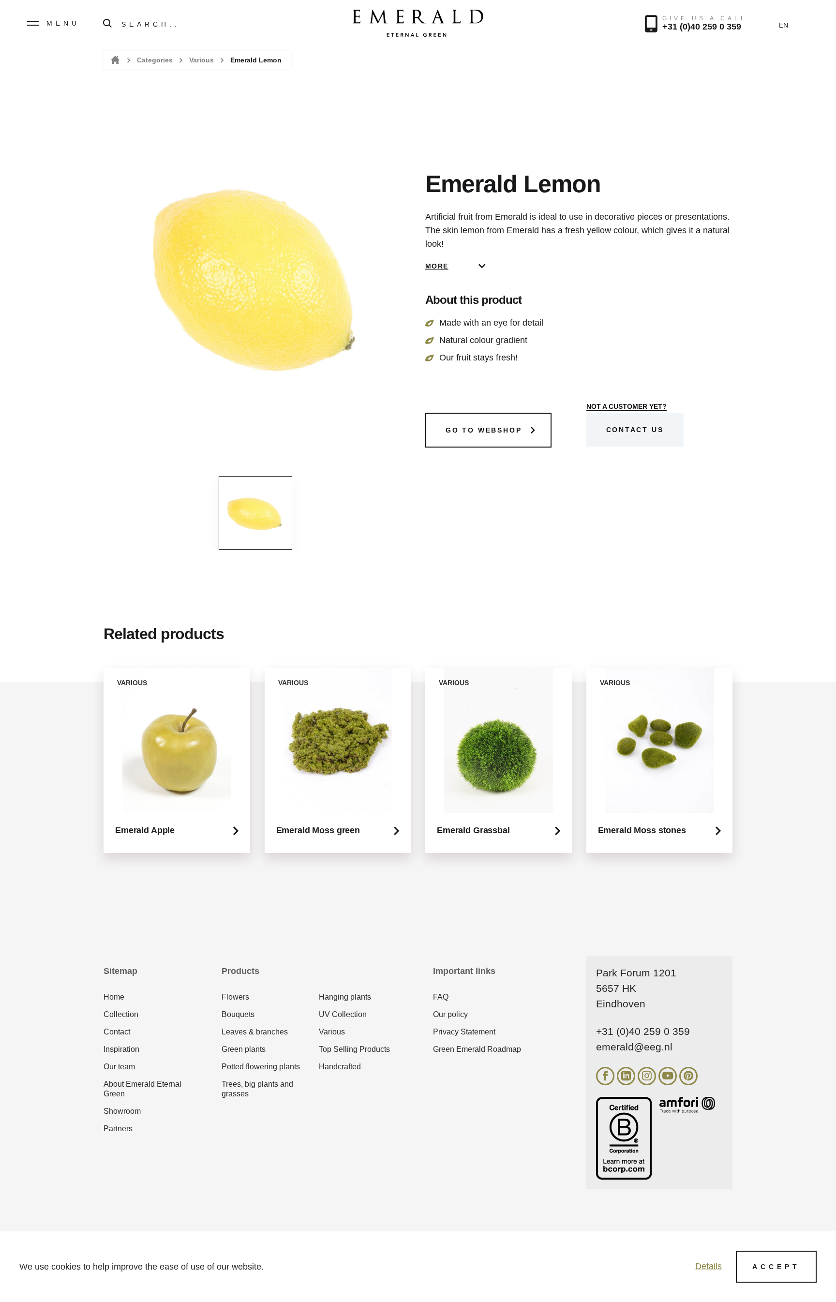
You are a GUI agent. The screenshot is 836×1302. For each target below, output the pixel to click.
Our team (119, 1067)
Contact (117, 1032)
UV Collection (343, 1014)
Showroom (122, 1111)
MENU (63, 23)
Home (114, 60)
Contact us (635, 430)
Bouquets (238, 1014)
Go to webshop (484, 430)
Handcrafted (340, 1067)
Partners (118, 1128)
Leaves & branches (255, 1032)
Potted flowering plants (261, 1067)
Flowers (235, 997)
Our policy (450, 1014)
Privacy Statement (464, 1032)
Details (708, 1266)
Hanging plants (345, 997)
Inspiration (121, 1049)
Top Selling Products (354, 1049)
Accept (776, 1267)
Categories (155, 60)
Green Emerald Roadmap (477, 1049)
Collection (121, 1014)
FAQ (440, 997)
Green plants (244, 1049)
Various (201, 60)
